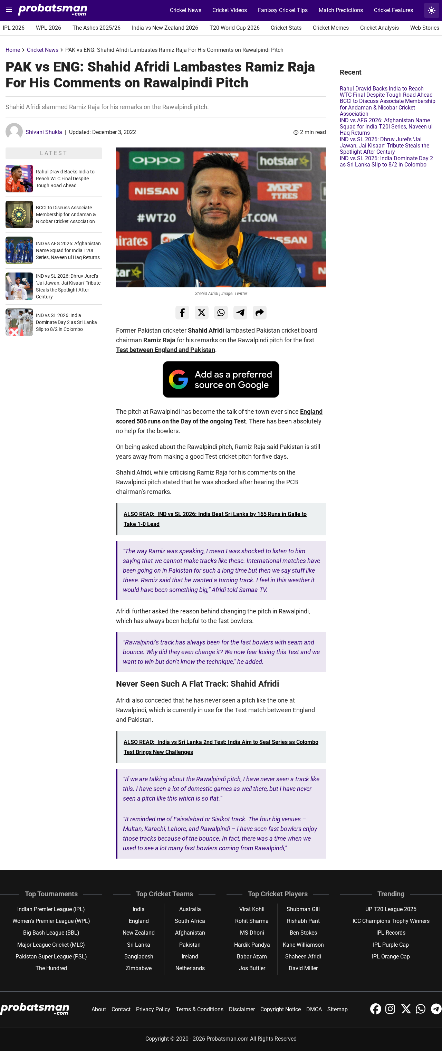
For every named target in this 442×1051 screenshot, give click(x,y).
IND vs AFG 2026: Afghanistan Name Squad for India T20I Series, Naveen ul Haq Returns (68, 250)
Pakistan (190, 945)
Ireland (190, 956)
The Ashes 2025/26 (97, 28)
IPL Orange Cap (391, 956)
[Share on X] (202, 312)
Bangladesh (138, 956)
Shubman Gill (303, 909)
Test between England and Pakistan (165, 349)
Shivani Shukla (44, 132)
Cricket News (185, 10)
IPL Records (390, 932)
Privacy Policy (153, 1009)
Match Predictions (341, 10)
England (139, 921)
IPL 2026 (14, 28)
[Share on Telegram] (240, 312)
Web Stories (424, 28)
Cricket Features (393, 10)
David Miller (303, 968)
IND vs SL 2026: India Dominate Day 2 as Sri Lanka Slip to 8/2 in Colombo (66, 322)
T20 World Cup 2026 (235, 28)
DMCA (314, 1009)
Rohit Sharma (252, 921)
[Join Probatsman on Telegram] (436, 1012)
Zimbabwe (139, 968)
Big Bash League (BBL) (51, 932)
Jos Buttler (252, 968)
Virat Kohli (252, 909)
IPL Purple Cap (391, 945)
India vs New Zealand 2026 (165, 28)
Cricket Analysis (379, 28)
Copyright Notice (280, 1009)
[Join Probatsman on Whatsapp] (422, 1012)
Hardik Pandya (252, 945)
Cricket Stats (286, 28)
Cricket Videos (229, 10)
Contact (121, 1009)
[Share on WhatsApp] (221, 312)
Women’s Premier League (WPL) (51, 921)
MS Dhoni (252, 932)
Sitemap (337, 1009)
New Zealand (139, 932)
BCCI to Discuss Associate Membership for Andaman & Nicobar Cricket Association (66, 214)
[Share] (260, 312)
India (139, 909)
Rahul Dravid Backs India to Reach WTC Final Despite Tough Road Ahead (65, 178)
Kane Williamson (303, 945)
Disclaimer (242, 1009)
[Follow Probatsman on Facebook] (376, 1012)
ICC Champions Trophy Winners (391, 921)
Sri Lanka (138, 945)
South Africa (190, 921)
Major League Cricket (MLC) (51, 945)
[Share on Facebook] (182, 312)
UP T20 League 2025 (390, 909)
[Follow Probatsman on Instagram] (391, 1012)
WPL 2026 (48, 28)
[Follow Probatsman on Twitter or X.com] (407, 1012)
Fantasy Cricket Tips (283, 10)
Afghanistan (190, 932)
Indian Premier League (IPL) (51, 909)
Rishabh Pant (303, 921)
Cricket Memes (331, 28)
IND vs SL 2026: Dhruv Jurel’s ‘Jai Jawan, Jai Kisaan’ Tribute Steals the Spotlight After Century (384, 145)
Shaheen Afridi (303, 956)
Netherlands (190, 968)
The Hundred (51, 968)
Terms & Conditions (199, 1009)
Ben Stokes (303, 932)
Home (13, 50)
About (99, 1009)
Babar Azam (252, 956)
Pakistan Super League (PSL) (51, 956)
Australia (190, 909)
